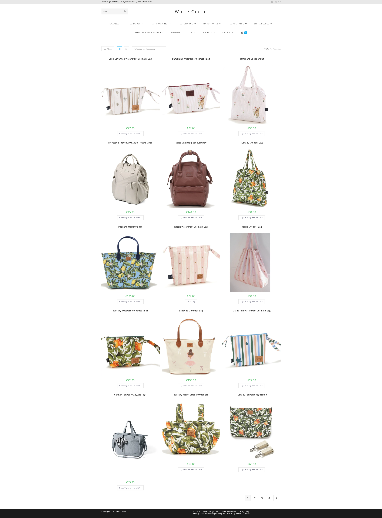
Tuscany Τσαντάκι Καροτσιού (252, 394)
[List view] (126, 48)
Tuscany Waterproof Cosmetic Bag (130, 310)
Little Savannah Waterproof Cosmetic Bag (130, 58)
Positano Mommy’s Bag (130, 226)
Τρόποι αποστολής (228, 511)
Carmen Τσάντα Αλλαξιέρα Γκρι (130, 394)
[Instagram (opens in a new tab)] (276, 1)
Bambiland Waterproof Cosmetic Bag (191, 58)
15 (271, 49)
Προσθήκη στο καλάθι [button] (130, 133)
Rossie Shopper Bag (252, 226)
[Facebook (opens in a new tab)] (272, 1)
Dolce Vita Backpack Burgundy (191, 142)
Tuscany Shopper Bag (252, 142)
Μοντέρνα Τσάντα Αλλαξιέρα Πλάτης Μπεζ (130, 142)
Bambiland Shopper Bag (251, 58)
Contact (247, 513)
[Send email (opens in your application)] (279, 1)
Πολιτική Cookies (234, 513)
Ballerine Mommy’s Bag (191, 310)
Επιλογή (191, 301)
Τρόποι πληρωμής (210, 511)
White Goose (191, 11)
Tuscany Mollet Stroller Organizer (191, 394)
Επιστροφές (244, 511)
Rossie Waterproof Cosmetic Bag (191, 226)
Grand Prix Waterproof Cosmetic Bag (252, 310)
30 (275, 49)
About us (197, 511)
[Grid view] (119, 48)
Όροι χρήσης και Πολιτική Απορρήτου (209, 513)
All (279, 49)
